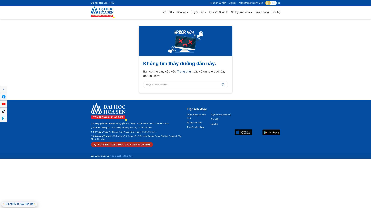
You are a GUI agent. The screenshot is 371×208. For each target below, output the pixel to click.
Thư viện (215, 119)
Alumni (232, 2)
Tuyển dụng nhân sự (221, 114)
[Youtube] (3, 104)
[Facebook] (3, 97)
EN (273, 3)
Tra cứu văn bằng (195, 127)
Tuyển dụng (262, 12)
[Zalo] (3, 118)
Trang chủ (184, 71)
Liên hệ (276, 12)
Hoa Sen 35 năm (218, 2)
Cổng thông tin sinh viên (251, 2)
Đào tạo (181, 12)
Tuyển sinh (197, 12)
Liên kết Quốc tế (218, 12)
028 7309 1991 (141, 144)
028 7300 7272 (120, 144)
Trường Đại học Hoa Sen (121, 156)
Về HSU (167, 12)
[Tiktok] (3, 111)
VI (268, 3)
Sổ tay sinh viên (240, 12)
